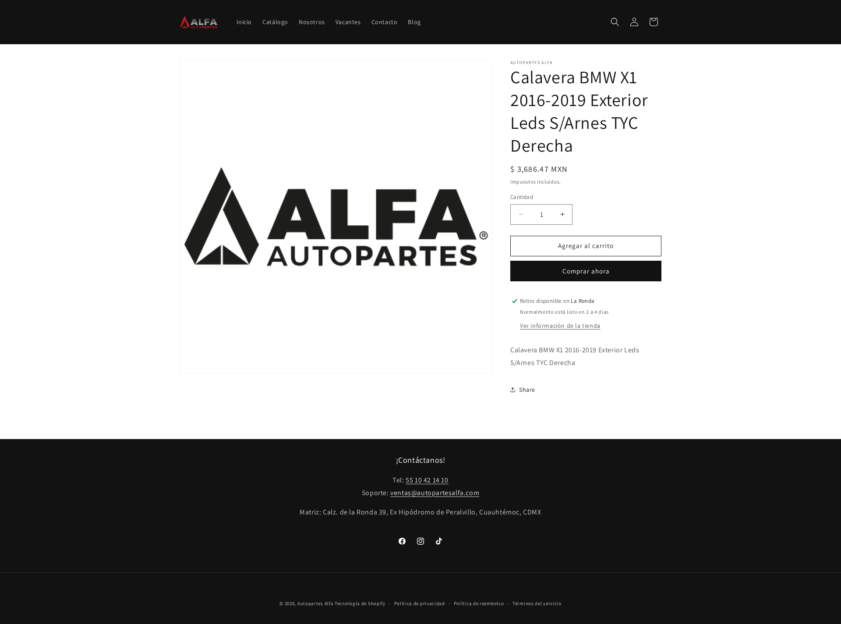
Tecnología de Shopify (360, 603)
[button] (615, 22)
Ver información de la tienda (560, 326)
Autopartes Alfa (315, 603)
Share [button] (527, 390)
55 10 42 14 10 (427, 480)
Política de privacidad (419, 603)
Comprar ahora (586, 271)
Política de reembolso (479, 603)
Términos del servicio (537, 603)
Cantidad (521, 197)
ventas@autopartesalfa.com (434, 492)
